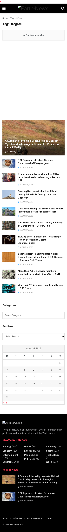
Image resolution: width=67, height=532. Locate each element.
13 (33, 376)
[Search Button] (63, 8)
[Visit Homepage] (33, 8)
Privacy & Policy (34, 518)
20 (33, 383)
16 (60, 376)
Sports (50, 450)
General (6, 462)
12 (25, 376)
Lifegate (19, 18)
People (28, 455)
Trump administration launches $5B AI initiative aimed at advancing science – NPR (39, 177)
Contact (50, 518)
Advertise (17, 518)
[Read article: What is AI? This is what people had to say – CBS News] (8, 288)
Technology (52, 455)
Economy (7, 450)
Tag (12, 18)
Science (50, 446)
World (49, 462)
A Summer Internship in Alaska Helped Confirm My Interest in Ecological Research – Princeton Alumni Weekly (32, 144)
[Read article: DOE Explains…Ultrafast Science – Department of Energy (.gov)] (8, 163)
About (5, 518)
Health (27, 446)
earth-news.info (16, 524)
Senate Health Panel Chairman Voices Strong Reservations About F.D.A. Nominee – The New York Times (41, 257)
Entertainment (10, 455)
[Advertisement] (33, 80)
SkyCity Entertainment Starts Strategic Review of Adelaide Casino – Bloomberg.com (39, 239)
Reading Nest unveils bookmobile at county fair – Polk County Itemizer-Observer (37, 194)
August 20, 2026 (13, 152)
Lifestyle (29, 450)
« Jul (5, 402)
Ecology (6, 446)
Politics (28, 459)
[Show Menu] (4, 8)
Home (5, 18)
